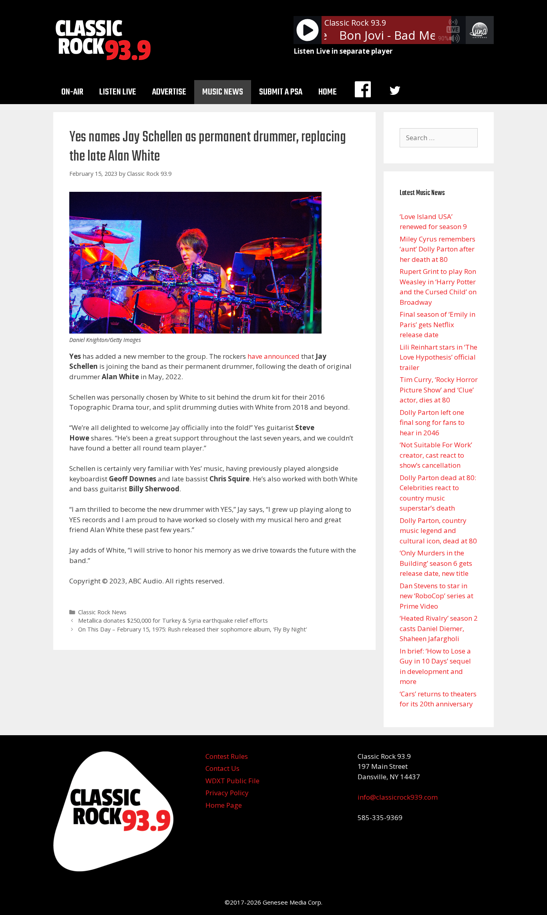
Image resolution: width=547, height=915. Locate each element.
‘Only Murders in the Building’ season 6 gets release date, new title (436, 563)
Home (327, 92)
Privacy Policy (227, 792)
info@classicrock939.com (398, 797)
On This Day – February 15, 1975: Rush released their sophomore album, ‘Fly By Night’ (192, 629)
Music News (222, 92)
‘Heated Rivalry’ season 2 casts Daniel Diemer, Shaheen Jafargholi (439, 628)
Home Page (223, 805)
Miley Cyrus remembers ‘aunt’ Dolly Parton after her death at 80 (437, 249)
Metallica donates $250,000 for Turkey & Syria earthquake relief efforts (173, 620)
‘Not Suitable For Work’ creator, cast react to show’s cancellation (436, 455)
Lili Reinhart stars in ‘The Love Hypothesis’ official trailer (438, 357)
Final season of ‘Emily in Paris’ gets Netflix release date (437, 324)
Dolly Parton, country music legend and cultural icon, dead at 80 (438, 530)
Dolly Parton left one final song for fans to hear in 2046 (432, 422)
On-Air (72, 92)
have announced (273, 356)
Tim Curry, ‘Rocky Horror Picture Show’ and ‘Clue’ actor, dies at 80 (439, 389)
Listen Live (117, 92)
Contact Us (222, 768)
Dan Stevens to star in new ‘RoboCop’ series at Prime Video (436, 596)
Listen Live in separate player (343, 51)
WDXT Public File (232, 780)
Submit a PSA (280, 92)
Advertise (169, 92)
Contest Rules (226, 756)
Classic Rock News (102, 612)
